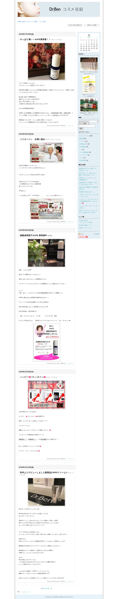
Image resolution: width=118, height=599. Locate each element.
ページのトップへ (24, 592)
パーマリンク (70, 125)
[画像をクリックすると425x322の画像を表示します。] (46, 409)
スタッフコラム (84, 136)
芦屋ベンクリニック (85, 228)
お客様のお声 (83, 144)
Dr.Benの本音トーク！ (86, 225)
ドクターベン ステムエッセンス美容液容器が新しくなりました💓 (88, 201)
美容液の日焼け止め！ (86, 192)
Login (96, 234)
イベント (82, 141)
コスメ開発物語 (84, 152)
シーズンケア (83, 155)
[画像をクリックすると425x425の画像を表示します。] (46, 80)
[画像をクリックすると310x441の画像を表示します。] (46, 361)
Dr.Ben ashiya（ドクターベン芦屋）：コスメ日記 (32, 21)
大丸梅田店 (82, 147)
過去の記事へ (46, 588)
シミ (80, 149)
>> (97, 37)
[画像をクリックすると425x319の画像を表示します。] (46, 267)
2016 (89, 37)
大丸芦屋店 (82, 160)
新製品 (81, 138)
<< (80, 37)
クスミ (81, 157)
